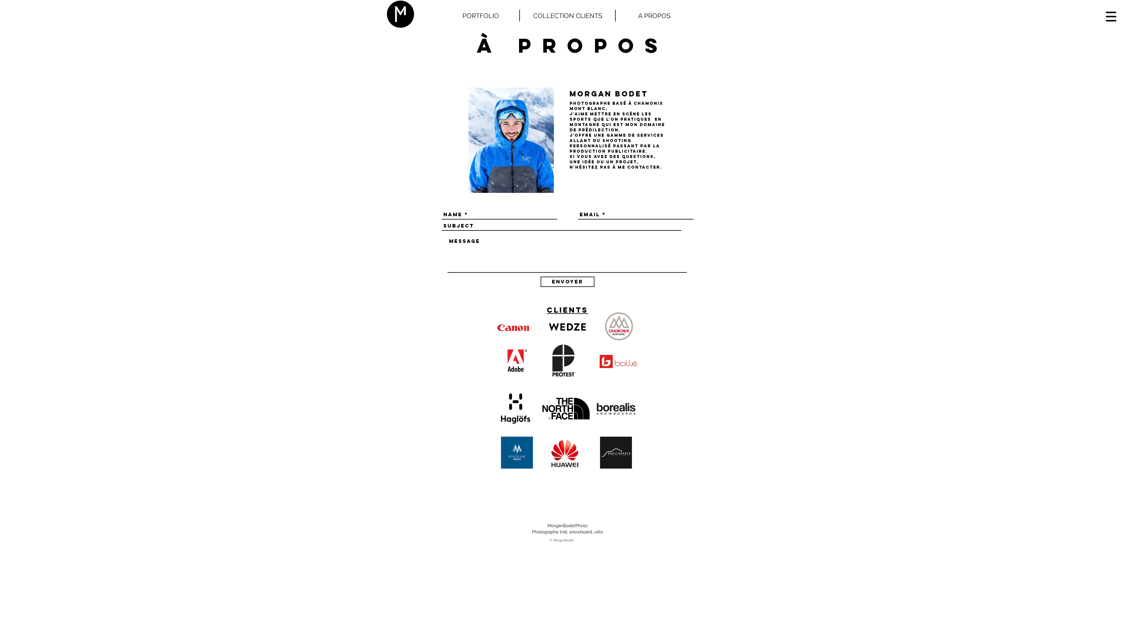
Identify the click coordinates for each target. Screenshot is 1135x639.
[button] (1111, 17)
